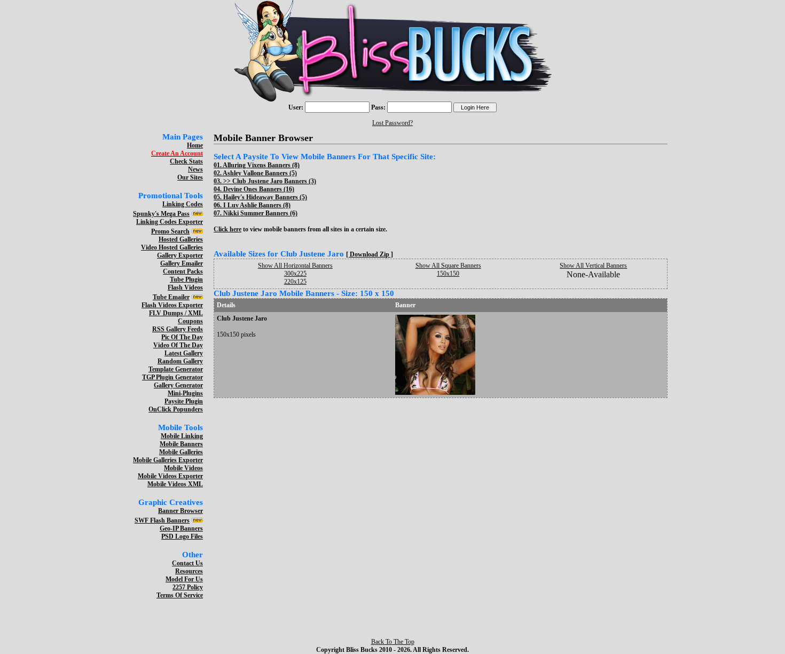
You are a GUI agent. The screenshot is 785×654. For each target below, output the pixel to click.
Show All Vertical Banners (593, 265)
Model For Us (184, 579)
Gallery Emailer (181, 263)
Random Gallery (180, 361)
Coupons (190, 321)
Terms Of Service (179, 595)
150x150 (448, 273)
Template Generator (175, 369)
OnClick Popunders (175, 409)
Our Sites (190, 177)
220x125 (295, 281)
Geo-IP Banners (181, 528)
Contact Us (187, 563)
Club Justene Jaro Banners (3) (274, 181)
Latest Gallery (183, 353)
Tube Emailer (171, 297)
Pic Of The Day (182, 337)
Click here (227, 229)
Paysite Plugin (183, 401)
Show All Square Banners (448, 265)
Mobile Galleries (181, 452)
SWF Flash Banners (162, 520)
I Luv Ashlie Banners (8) (257, 205)
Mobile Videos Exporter (170, 476)
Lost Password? (392, 123)
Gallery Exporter (180, 255)
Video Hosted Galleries (172, 247)
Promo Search (170, 231)
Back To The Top (392, 641)
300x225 (295, 273)
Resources (189, 571)
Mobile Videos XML (175, 484)
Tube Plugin (186, 279)
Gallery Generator (178, 385)
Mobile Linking (182, 436)
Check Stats (186, 161)
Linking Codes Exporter (169, 221)
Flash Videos (185, 287)
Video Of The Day (178, 345)
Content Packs (183, 271)
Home (195, 145)
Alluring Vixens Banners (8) (261, 165)
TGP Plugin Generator (172, 377)
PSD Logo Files (182, 536)
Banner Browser (180, 511)
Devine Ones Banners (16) (258, 189)
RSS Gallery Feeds (177, 329)
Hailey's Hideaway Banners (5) (265, 197)
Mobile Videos (183, 468)
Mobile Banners (181, 444)
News (195, 169)
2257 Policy (187, 587)
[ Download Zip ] (369, 254)
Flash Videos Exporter (172, 305)
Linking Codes (182, 204)
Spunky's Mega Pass (161, 213)
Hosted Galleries (181, 239)
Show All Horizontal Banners (295, 265)
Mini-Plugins (185, 393)
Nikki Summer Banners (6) (260, 213)
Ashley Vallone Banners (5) (260, 173)
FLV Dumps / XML (176, 313)
